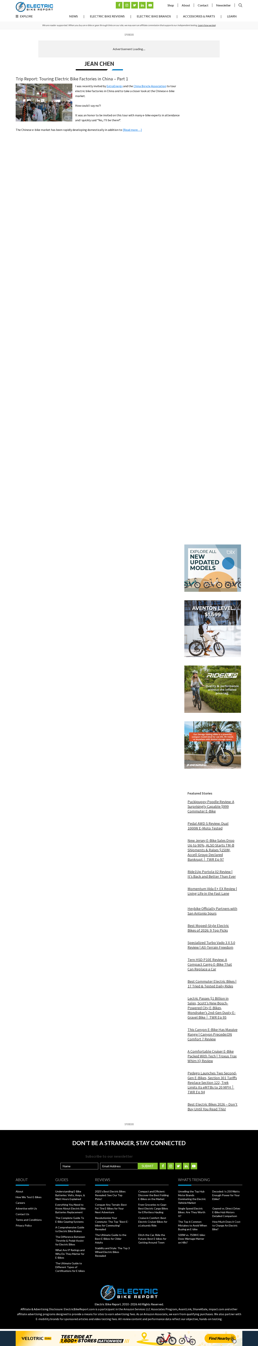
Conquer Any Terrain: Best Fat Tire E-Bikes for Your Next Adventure (111, 1208)
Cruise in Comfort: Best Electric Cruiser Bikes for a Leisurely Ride (152, 1221)
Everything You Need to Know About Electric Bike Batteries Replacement (70, 1208)
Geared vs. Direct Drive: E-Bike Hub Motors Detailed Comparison (226, 1212)
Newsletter (223, 5)
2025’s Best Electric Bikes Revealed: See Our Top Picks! (110, 1195)
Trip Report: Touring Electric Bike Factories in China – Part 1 (72, 79)
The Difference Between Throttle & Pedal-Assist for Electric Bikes (70, 1240)
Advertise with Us (26, 1208)
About (186, 5)
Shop (171, 5)
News (73, 16)
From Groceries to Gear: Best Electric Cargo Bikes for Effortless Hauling (153, 1208)
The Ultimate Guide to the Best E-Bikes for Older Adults (110, 1238)
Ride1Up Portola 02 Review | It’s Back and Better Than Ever (212, 874)
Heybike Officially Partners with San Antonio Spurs (212, 911)
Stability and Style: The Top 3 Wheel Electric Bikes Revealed (112, 1252)
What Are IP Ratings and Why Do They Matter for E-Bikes (70, 1253)
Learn (232, 16)
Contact (203, 5)
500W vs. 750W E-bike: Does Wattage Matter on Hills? (191, 1238)
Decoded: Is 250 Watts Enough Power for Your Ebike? (226, 1195)
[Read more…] (132, 130)
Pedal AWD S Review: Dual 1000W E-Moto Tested (208, 825)
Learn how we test (207, 25)
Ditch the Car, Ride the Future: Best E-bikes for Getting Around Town (152, 1238)
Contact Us (22, 1214)
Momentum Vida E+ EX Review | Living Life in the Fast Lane (212, 891)
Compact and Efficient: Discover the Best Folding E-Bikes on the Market (153, 1195)
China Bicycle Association (150, 86)
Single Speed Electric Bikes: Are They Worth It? (191, 1212)
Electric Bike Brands (154, 16)
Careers (20, 1202)
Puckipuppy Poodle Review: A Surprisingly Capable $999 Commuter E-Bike (211, 806)
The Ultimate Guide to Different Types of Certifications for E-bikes (70, 1267)
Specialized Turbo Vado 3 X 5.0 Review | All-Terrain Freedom (211, 945)
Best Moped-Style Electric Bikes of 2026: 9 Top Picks (208, 928)
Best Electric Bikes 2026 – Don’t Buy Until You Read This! (212, 1106)
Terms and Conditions (29, 1219)
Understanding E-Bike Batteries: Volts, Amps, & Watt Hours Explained (70, 1195)
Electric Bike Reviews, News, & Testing (34, 7)
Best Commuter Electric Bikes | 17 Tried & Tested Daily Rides (212, 983)
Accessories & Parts (199, 16)
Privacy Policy (24, 1225)
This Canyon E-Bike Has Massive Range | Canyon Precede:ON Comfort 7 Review (212, 1034)
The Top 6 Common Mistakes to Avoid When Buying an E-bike (192, 1225)
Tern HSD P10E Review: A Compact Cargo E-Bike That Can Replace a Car (210, 964)
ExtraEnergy (115, 86)
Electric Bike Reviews (107, 16)
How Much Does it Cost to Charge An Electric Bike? (226, 1225)
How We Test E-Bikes (29, 1197)
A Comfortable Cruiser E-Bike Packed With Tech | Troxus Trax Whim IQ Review (212, 1056)
